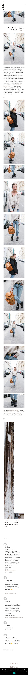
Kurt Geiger (18, 413)
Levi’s (23, 411)
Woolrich (10, 413)
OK (14, 673)
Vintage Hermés (18, 414)
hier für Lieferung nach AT (12, 411)
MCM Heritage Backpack (13, 410)
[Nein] (26, 671)
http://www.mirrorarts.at (10, 570)
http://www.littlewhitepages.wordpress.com (14, 617)
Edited (5, 411)
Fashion (20, 30)
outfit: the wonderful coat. (8, 524)
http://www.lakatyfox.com (10, 593)
